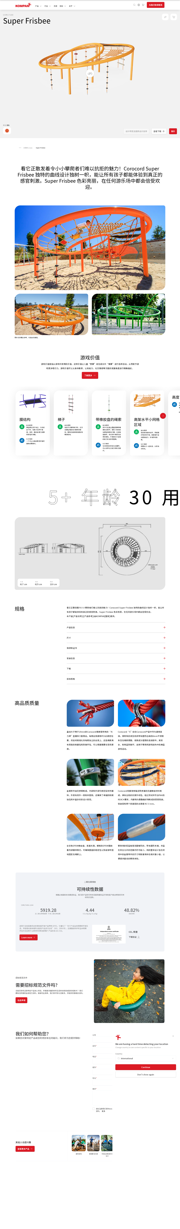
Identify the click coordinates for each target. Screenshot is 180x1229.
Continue (145, 1067)
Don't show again (145, 1074)
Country (118, 1053)
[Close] (173, 1036)
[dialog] (90, 614)
